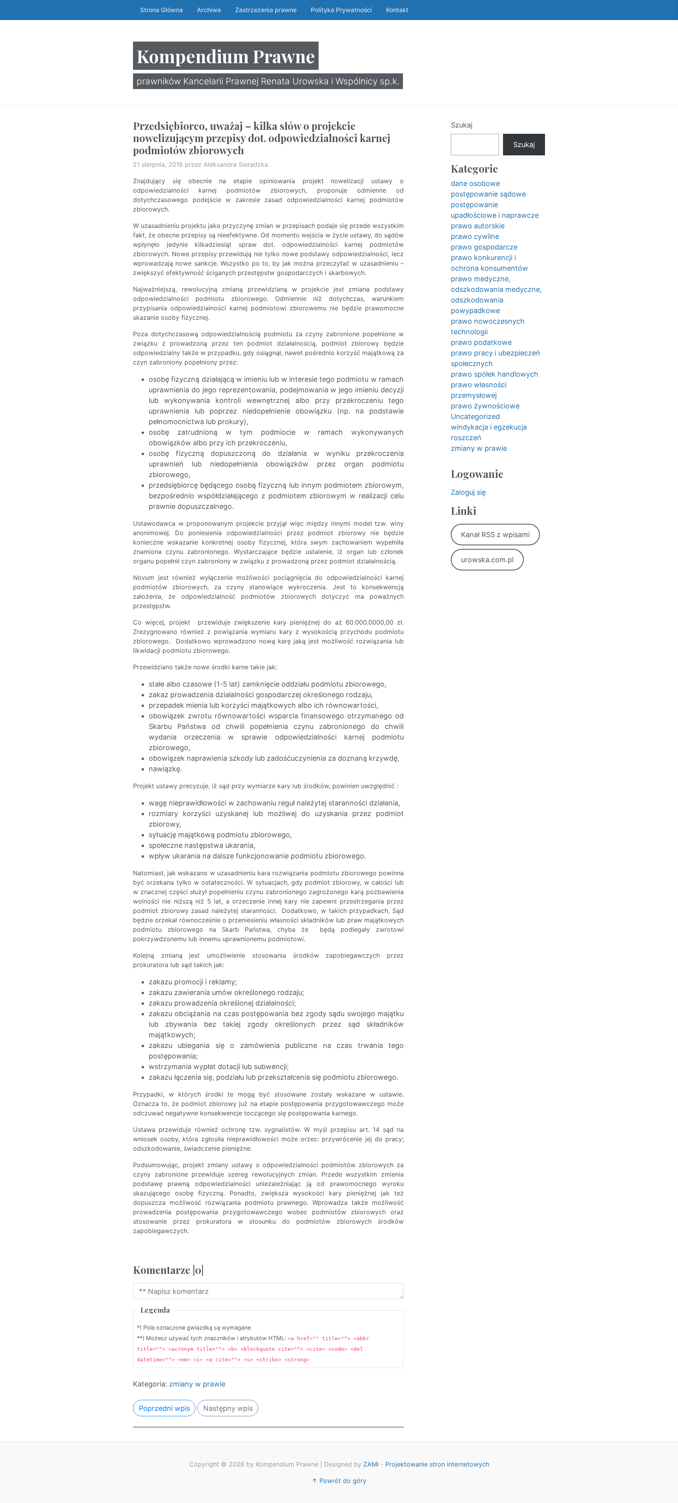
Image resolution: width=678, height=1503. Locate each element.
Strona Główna (161, 10)
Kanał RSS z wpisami (495, 534)
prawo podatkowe (481, 342)
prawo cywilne (475, 236)
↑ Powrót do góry (339, 1481)
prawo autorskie (478, 226)
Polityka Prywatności (341, 10)
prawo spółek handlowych (494, 374)
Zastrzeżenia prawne (266, 10)
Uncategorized (475, 416)
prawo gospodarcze (484, 247)
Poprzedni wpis (164, 1408)
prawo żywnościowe (485, 406)
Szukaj (461, 125)
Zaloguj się (468, 492)
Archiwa (209, 10)
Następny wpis (228, 1408)
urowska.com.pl (487, 560)
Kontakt (397, 10)
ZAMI (371, 1464)
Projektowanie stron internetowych (437, 1464)
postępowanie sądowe (488, 194)
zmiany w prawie (197, 1384)
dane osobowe (475, 183)
